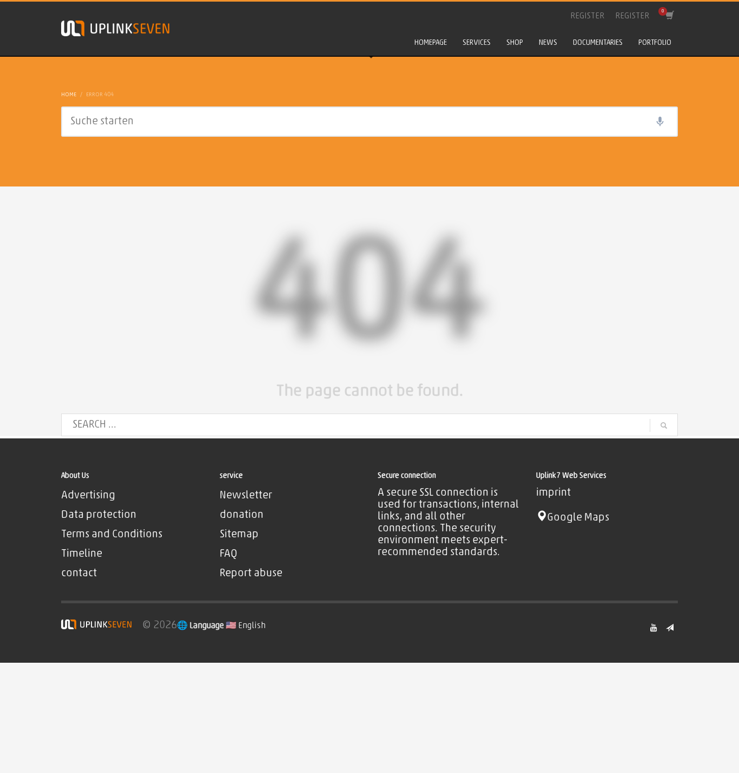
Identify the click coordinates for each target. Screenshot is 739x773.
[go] (664, 425)
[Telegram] (670, 627)
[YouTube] (653, 627)
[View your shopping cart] (669, 16)
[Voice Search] (660, 121)
